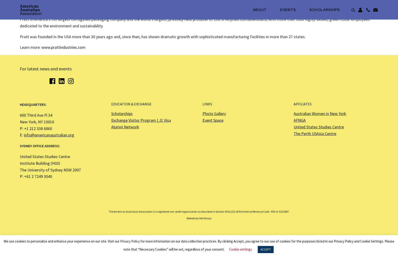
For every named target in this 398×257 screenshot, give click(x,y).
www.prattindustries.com (63, 47)
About (260, 10)
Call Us (368, 10)
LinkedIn (61, 81)
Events (288, 10)
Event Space (212, 120)
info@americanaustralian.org (49, 135)
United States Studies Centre (319, 127)
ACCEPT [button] (265, 249)
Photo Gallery (214, 113)
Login (360, 10)
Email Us (375, 10)
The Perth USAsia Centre (315, 133)
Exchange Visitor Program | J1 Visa (141, 120)
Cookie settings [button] (240, 249)
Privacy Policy (130, 241)
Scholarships (324, 10)
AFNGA (300, 120)
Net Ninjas (205, 218)
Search (353, 10)
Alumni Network (125, 127)
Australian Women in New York (320, 113)
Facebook (52, 81)
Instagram (71, 81)
